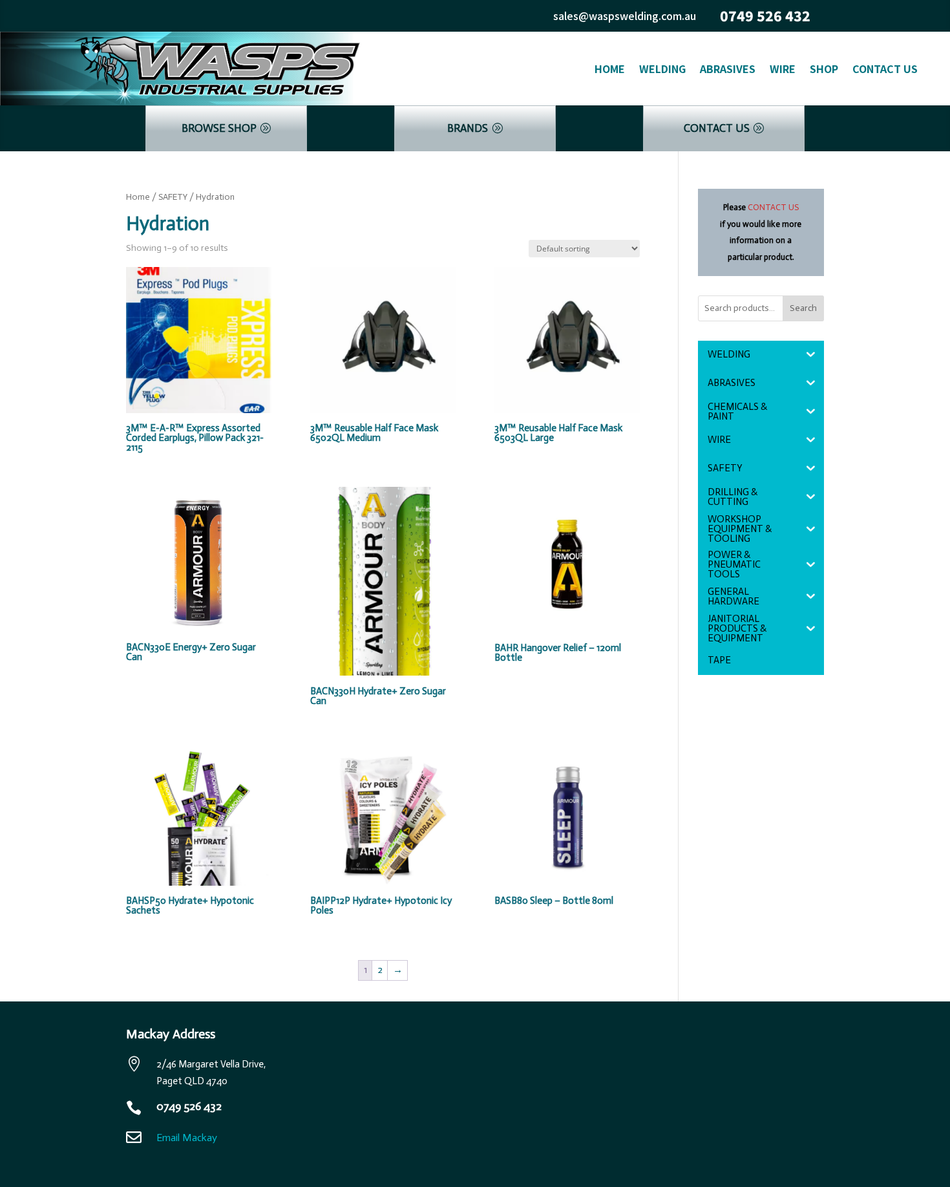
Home (610, 68)
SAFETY (172, 196)
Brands (467, 128)
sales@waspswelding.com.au (624, 15)
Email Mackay (186, 1137)
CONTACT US (717, 128)
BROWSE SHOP (219, 128)
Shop (824, 68)
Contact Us (885, 68)
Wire (783, 68)
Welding (662, 68)
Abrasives (727, 68)
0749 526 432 (765, 15)
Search (803, 308)
